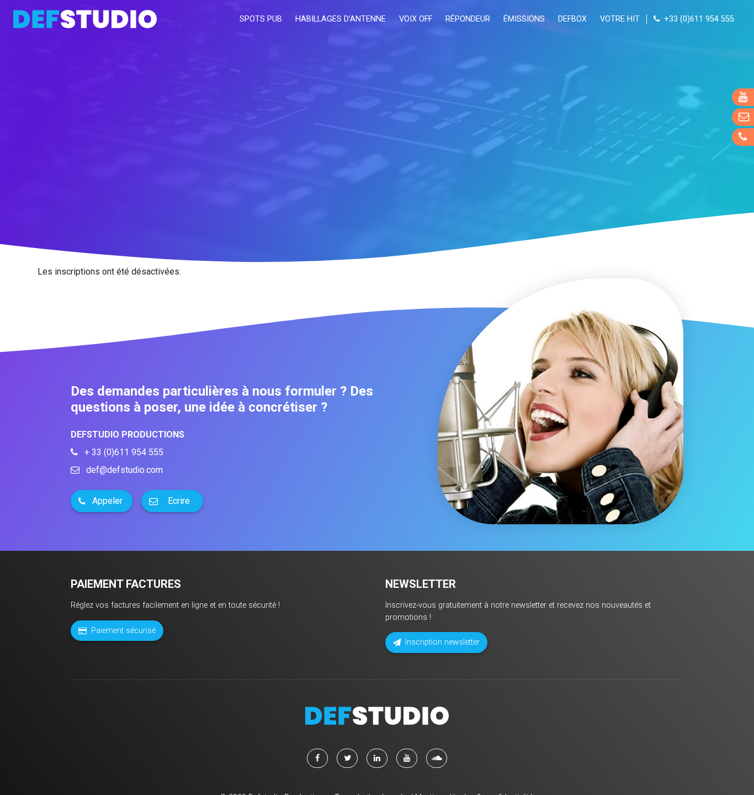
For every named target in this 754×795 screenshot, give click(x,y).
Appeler (107, 501)
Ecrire (179, 501)
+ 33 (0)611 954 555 (122, 452)
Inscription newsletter (442, 642)
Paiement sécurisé (123, 630)
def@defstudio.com (123, 470)
